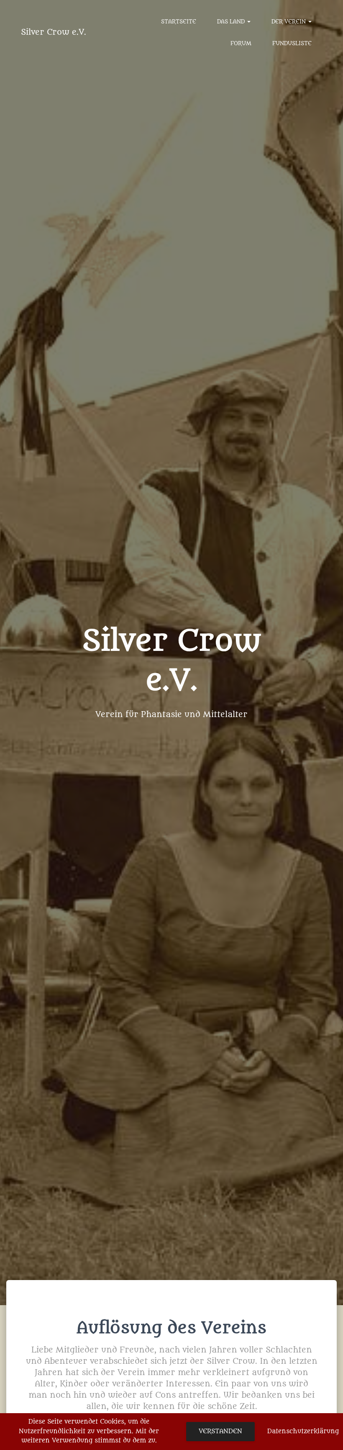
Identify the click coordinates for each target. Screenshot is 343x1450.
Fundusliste (292, 43)
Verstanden (220, 1431)
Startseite (178, 21)
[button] (248, 21)
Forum (240, 43)
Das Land (231, 21)
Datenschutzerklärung (303, 1431)
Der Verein (289, 21)
